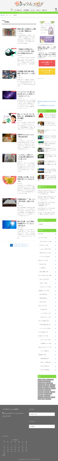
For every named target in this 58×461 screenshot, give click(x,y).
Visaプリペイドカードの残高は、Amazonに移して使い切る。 (50, 143)
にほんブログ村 (6, 416)
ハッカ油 (47, 397)
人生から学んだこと (45, 241)
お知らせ (42, 301)
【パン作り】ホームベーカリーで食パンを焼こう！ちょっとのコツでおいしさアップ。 (47, 124)
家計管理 (40, 390)
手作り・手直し (48, 393)
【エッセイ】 (32, 10)
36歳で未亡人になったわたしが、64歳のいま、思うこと (50, 156)
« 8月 (3, 455)
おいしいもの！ (44, 339)
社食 (47, 384)
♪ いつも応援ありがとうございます (46, 105)
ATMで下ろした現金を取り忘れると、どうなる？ (50, 136)
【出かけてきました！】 (44, 347)
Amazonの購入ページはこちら (47, 63)
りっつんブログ (28, 459)
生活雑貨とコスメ (45, 343)
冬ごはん (47, 388)
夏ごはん (52, 386)
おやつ (53, 397)
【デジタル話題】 (43, 320)
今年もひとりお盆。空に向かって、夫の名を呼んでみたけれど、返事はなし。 (47, 116)
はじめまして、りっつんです (50, 131)
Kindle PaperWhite (44, 324)
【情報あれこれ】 (43, 290)
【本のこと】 (38, 10)
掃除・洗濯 (47, 390)
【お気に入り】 (44, 10)
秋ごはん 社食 (41, 384)
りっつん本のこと (45, 313)
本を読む (43, 309)
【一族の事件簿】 (26, 10)
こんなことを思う (45, 249)
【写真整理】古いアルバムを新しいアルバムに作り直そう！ (50, 150)
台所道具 (40, 393)
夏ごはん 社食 (49, 383)
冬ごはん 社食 (47, 381)
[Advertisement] (48, 88)
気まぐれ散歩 (44, 366)
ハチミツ (40, 397)
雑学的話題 (43, 298)
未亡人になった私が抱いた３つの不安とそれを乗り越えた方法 (50, 171)
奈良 (43, 379)
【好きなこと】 (43, 260)
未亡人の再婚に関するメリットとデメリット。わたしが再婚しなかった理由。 (47, 164)
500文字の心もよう (45, 252)
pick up (40, 233)
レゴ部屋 (42, 267)
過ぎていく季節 (45, 362)
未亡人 (53, 388)
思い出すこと (43, 245)
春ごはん (45, 386)
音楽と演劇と (43, 271)
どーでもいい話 (44, 256)
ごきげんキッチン (45, 286)
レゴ (39, 379)
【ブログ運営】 (43, 332)
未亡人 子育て (50, 379)
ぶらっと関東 (44, 351)
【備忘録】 (42, 354)
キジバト (52, 384)
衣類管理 (40, 392)
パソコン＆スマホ (44, 328)
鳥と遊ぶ (42, 264)
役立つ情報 (43, 294)
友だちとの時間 (44, 369)
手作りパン (47, 395)
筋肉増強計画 (44, 358)
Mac (39, 399)
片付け (52, 392)
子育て (40, 381)
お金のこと (43, 283)
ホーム (12, 10)
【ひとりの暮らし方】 (18, 10)
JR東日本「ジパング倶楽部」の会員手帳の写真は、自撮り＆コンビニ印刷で (47, 178)
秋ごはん (40, 388)
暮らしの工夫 (44, 279)
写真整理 (46, 392)
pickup (40, 386)
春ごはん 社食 (41, 383)
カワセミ (48, 399)
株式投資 (40, 395)
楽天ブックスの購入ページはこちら (47, 71)
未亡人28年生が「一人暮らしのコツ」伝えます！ (29, 12)
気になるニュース (45, 317)
